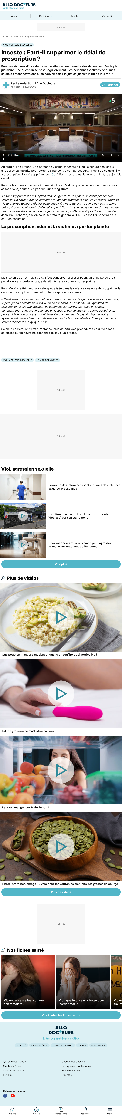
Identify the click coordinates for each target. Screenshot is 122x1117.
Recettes (21, 1045)
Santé (14, 15)
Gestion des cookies (73, 1061)
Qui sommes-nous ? (14, 1061)
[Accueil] (61, 1033)
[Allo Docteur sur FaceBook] (5, 1095)
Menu (109, 1114)
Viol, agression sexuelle (33, 36)
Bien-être (44, 15)
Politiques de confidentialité (77, 1066)
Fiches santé (61, 1114)
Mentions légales (12, 1066)
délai (53, 174)
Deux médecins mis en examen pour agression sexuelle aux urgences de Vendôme (80, 544)
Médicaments (98, 1045)
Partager (112, 84)
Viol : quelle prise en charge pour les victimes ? (81, 1002)
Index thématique (71, 1070)
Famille (74, 15)
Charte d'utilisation (13, 1070)
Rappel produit (39, 1045)
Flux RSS (7, 1075)
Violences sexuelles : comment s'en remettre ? (25, 1002)
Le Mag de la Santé (47, 360)
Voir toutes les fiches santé (61, 1015)
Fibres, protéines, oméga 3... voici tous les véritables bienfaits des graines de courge (60, 884)
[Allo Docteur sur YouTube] (13, 1095)
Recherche (85, 1114)
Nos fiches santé (25, 950)
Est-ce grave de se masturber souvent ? (29, 731)
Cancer (82, 1045)
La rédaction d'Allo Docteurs (35, 83)
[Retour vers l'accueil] (61, 6)
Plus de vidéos (23, 578)
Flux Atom (67, 1075)
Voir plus (61, 564)
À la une (12, 1114)
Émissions (107, 15)
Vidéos (36, 1114)
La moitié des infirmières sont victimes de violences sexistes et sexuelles (84, 487)
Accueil (6, 36)
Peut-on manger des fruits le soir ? (26, 807)
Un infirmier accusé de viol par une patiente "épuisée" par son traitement (78, 516)
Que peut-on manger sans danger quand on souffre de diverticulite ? (49, 654)
